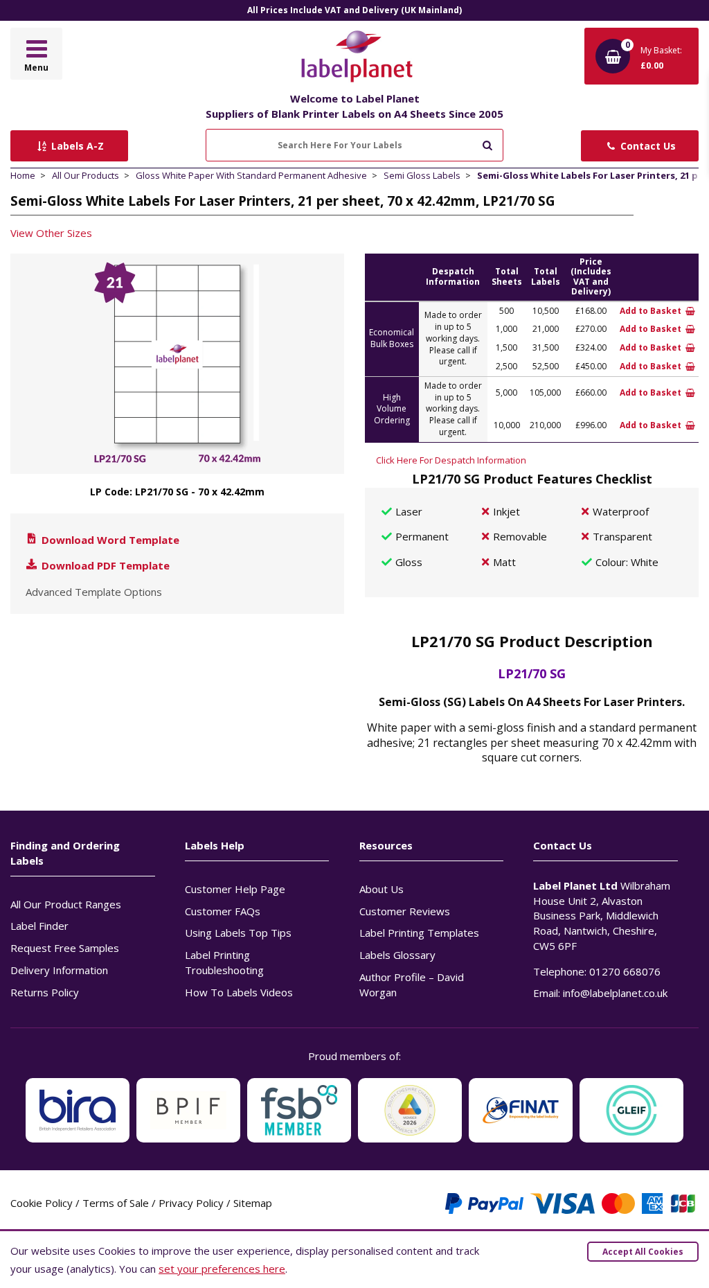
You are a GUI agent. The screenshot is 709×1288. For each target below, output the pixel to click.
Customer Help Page (235, 889)
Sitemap (252, 1203)
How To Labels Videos (239, 992)
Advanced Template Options (94, 592)
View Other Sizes (51, 233)
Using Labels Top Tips (238, 932)
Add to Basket (651, 311)
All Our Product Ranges (65, 904)
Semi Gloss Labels (422, 175)
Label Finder (39, 926)
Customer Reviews (404, 911)
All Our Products (85, 175)
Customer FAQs (222, 911)
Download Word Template (109, 540)
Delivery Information (59, 970)
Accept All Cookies (642, 1252)
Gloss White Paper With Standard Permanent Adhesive (251, 175)
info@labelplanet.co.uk (615, 993)
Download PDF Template (104, 565)
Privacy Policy (191, 1203)
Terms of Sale (115, 1203)
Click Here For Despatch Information (451, 460)
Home (22, 175)
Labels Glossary (397, 955)
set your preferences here (222, 1269)
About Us (381, 889)
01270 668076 (625, 971)
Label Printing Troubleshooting (224, 962)
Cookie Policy (41, 1203)
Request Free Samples (64, 948)
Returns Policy (44, 992)
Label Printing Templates (419, 932)
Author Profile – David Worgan (411, 984)
